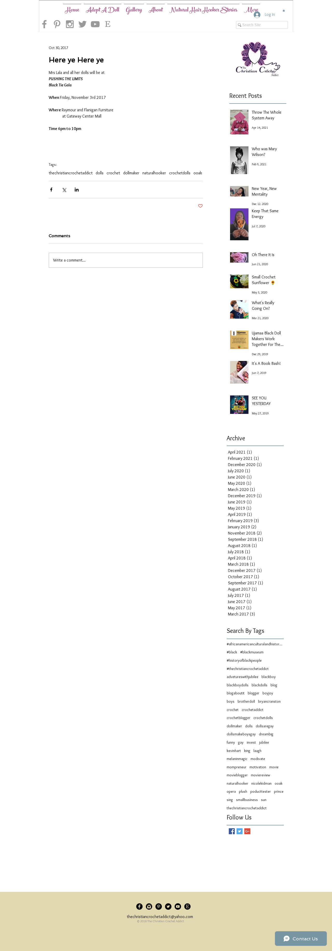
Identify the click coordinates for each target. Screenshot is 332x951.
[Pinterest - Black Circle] (158, 906)
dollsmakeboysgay (241, 734)
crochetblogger (238, 717)
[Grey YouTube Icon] (95, 24)
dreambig (266, 734)
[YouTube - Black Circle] (178, 906)
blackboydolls (237, 685)
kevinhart (234, 750)
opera (231, 791)
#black (232, 652)
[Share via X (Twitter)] (63, 189)
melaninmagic (237, 758)
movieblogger (237, 775)
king (247, 750)
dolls (99, 172)
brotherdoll (246, 701)
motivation (258, 767)
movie (274, 767)
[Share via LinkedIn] (76, 189)
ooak (197, 172)
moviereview (260, 775)
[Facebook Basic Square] (232, 831)
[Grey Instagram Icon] (69, 24)
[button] (284, 10)
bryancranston (269, 701)
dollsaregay (265, 726)
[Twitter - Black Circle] (168, 906)
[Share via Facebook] (51, 189)
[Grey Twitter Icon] (82, 24)
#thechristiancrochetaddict (248, 668)
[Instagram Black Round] (149, 906)
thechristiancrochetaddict (71, 172)
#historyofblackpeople (244, 660)
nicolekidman (261, 783)
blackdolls (259, 685)
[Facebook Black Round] (139, 906)
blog (274, 685)
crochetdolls (179, 172)
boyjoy (267, 693)
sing (230, 799)
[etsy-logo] (107, 24)
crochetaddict (253, 709)
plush (243, 791)
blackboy (268, 676)
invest (251, 742)
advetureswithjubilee (242, 676)
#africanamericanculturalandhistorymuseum (255, 644)
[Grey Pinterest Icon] (57, 24)
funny (231, 742)
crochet (113, 172)
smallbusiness (247, 799)
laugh (257, 750)
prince (278, 791)
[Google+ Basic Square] (247, 831)
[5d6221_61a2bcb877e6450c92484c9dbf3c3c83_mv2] (187, 906)
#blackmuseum (252, 652)
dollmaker (131, 172)
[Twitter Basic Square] (240, 831)
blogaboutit (236, 693)
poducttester (260, 791)
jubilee (264, 742)
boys (230, 701)
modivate (258, 758)
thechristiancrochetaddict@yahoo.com (160, 916)
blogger (253, 693)
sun (263, 799)
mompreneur (236, 767)
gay (241, 742)
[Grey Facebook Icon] (44, 24)
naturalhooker (154, 172)
